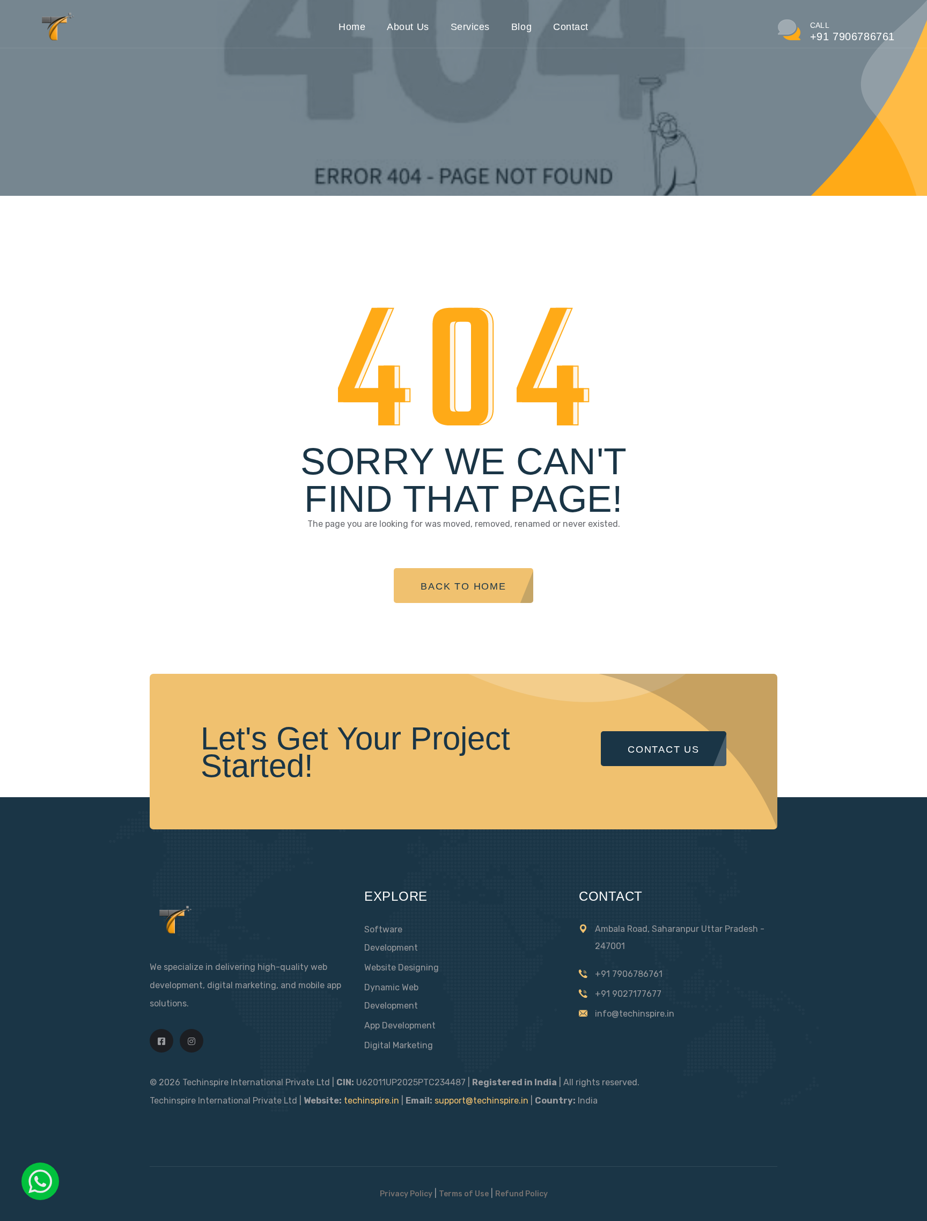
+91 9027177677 (628, 994)
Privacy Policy (406, 1193)
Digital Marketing (398, 1045)
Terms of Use (464, 1193)
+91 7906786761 (629, 974)
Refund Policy (521, 1193)
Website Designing (401, 967)
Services (470, 26)
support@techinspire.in (481, 1100)
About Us (408, 26)
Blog (521, 26)
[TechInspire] (55, 39)
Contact (570, 26)
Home (352, 26)
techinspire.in (371, 1100)
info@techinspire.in (634, 1014)
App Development (400, 1025)
